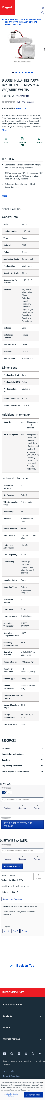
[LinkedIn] (18, 1054)
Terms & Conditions (11, 1076)
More (4, 129)
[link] (6, 788)
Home (4, 19)
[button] (42, 30)
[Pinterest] (26, 1054)
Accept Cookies (33, 1095)
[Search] (42, 12)
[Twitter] (33, 1054)
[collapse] (40, 1004)
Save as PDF (22, 143)
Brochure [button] (6, 760)
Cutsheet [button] (6, 748)
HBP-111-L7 (22, 108)
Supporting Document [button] (12, 766)
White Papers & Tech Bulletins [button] (15, 771)
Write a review (28, 102)
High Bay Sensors (13, 24)
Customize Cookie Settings (11, 1095)
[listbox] (22, 51)
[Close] (42, 1082)
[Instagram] (11, 1054)
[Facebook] (4, 1054)
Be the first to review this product (18, 825)
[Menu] (42, 3)
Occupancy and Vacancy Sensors (21, 22)
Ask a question (12, 866)
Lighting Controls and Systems (25, 19)
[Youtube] (40, 1054)
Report (25, 931)
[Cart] (42, 8)
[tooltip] (7, 793)
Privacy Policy (9, 1071)
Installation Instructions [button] (13, 754)
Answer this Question (12, 899)
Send (6, 142)
